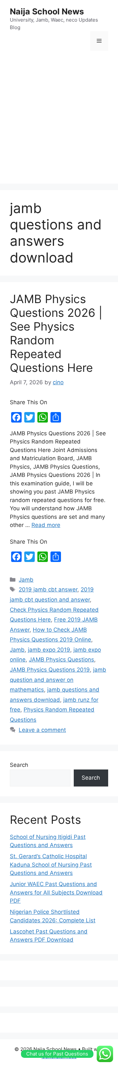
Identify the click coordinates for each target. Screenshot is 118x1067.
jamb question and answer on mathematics (58, 679)
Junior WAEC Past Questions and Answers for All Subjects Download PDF (56, 892)
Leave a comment (42, 730)
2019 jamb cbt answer (48, 589)
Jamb (26, 579)
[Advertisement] (59, 118)
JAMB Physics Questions (61, 659)
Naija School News (47, 11)
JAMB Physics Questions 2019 (50, 669)
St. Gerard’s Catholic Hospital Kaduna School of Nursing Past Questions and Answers (51, 864)
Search (19, 765)
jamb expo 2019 (49, 649)
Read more (45, 525)
